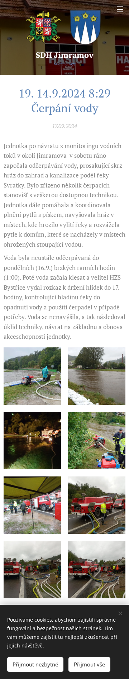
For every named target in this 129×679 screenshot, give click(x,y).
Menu (120, 9)
